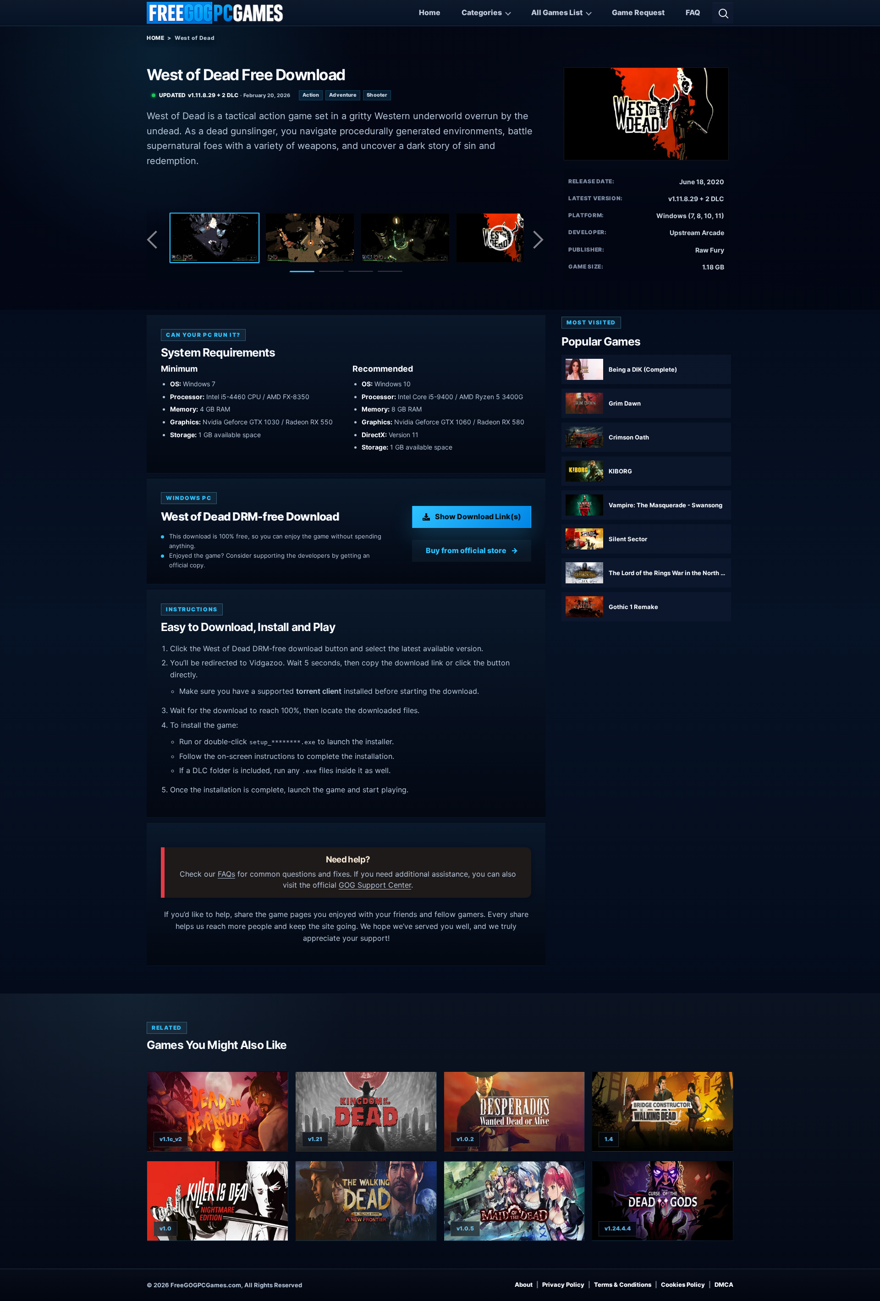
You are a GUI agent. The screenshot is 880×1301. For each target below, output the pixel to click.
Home (429, 12)
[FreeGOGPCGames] (215, 13)
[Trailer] (500, 238)
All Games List (557, 12)
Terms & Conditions (622, 1284)
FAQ (693, 12)
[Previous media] (154, 239)
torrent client (318, 691)
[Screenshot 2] (310, 238)
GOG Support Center (375, 884)
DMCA (724, 1284)
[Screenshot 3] (405, 238)
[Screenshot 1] (214, 238)
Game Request (638, 12)
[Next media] (537, 239)
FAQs (226, 873)
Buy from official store (466, 550)
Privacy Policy (563, 1284)
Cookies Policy (683, 1284)
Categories (482, 12)
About (524, 1284)
